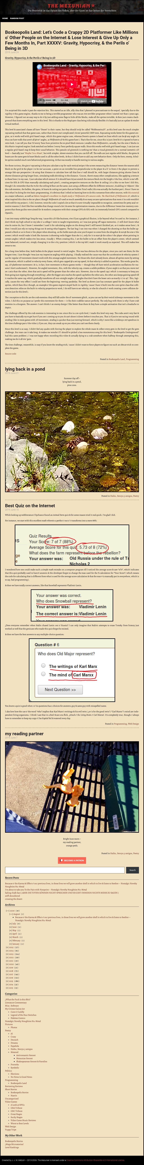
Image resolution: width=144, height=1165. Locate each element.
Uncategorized (12, 1098)
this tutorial (133, 192)
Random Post (17, 18)
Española (15, 1046)
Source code (10, 353)
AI (12, 1033)
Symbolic (15, 1067)
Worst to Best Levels (20, 1123)
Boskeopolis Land (117, 359)
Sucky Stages (16, 1117)
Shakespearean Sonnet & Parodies (31, 1061)
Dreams (14, 1042)
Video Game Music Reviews (23, 1120)
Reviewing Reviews (14, 1086)
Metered (14, 1052)
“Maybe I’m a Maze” (33, 153)
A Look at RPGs (17, 1104)
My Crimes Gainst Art (15, 1008)
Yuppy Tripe (10, 1129)
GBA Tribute (16, 1108)
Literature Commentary (16, 1002)
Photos (14, 1027)
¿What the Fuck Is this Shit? (17, 999)
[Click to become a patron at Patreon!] (72, 863)
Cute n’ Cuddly (17, 1011)
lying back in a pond (25, 369)
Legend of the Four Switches (23, 1015)
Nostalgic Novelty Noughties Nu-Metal (23, 1021)
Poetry (136, 496)
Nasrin (14, 1095)
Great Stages (16, 1114)
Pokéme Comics (18, 1018)
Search (133, 870)
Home (5, 18)
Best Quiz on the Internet (30, 505)
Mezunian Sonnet (24, 1058)
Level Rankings (12, 1147)
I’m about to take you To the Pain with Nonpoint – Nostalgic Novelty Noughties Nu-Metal (46, 889)
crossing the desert (13, 899)
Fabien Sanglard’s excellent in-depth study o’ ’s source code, (82, 196)
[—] (10, 910)
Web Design (133, 723)
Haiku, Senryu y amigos (121, 496)
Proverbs (15, 1064)
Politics (8, 1070)
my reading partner (24, 733)
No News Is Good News (21, 1077)
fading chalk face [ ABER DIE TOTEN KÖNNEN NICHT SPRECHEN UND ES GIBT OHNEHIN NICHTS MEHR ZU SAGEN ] (62, 892)
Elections (15, 1073)
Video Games (11, 1101)
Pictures (9, 1024)
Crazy (13, 1036)
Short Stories (11, 1089)
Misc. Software (12, 1005)
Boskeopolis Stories (19, 1092)
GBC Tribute (16, 1111)
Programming (132, 359)
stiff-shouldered (12, 895)
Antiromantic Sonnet (26, 1055)
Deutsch (14, 1039)
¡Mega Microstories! (14, 1144)
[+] (12, 923)
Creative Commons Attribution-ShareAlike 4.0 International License (95, 1160)
